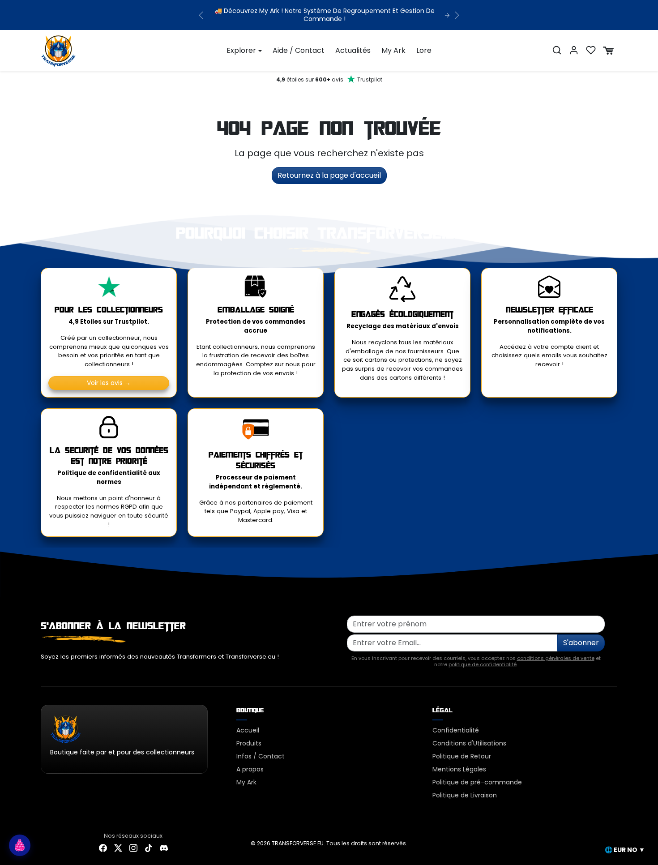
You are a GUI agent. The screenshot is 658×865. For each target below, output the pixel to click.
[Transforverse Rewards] (19, 845)
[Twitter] (118, 847)
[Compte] (573, 50)
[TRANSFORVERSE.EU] (59, 49)
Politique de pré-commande (477, 782)
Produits (248, 743)
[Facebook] (103, 847)
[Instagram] (133, 847)
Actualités (353, 50)
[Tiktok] (148, 847)
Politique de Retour (461, 756)
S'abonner (581, 643)
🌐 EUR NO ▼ (625, 849)
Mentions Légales (459, 769)
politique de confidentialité (483, 664)
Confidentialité (455, 730)
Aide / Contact (299, 50)
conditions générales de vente (555, 658)
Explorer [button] (241, 50)
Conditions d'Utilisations (469, 743)
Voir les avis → (109, 382)
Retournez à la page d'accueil (329, 175)
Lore (424, 50)
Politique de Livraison (464, 795)
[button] (556, 50)
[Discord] (163, 847)
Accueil (247, 730)
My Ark (393, 50)
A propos (250, 769)
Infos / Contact (260, 756)
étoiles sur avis (329, 79)
